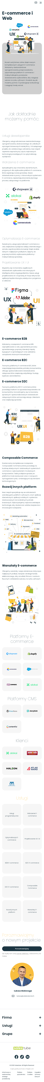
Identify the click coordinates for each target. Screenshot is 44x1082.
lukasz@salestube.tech (25, 996)
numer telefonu (22, 953)
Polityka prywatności (21, 1073)
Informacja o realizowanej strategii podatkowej (6, 1075)
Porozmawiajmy (22, 949)
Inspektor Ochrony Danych (38, 1074)
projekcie (31, 940)
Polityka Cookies (30, 1073)
